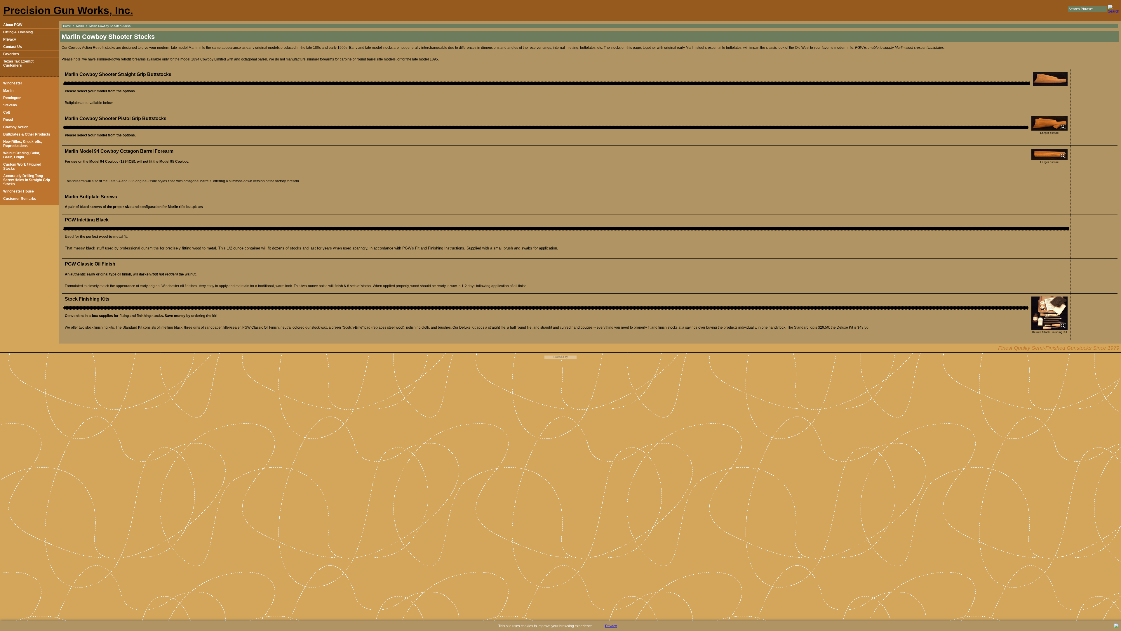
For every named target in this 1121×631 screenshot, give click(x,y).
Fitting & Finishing (18, 32)
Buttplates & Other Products (26, 134)
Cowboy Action (15, 127)
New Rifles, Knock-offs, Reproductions (22, 144)
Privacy (9, 39)
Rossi (8, 120)
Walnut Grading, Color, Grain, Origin (21, 155)
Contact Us (12, 47)
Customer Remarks (19, 199)
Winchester (12, 83)
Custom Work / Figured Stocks (22, 166)
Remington (12, 98)
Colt (6, 112)
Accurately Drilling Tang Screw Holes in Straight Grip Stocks (26, 180)
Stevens (10, 105)
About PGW (12, 25)
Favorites (11, 54)
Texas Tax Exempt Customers (18, 63)
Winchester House (18, 191)
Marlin (8, 91)
